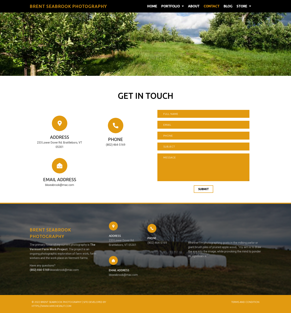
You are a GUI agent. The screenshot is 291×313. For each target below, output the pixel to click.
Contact (212, 6)
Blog (228, 6)
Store (242, 6)
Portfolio (170, 6)
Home (152, 6)
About (194, 6)
